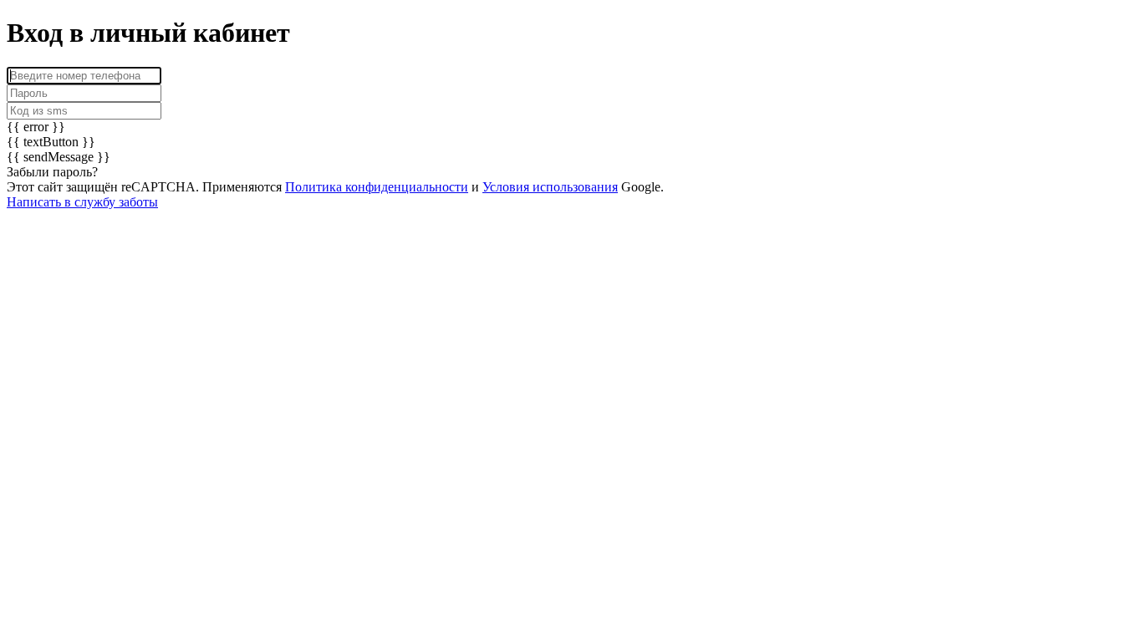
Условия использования (550, 187)
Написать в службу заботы (82, 202)
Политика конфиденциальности (376, 187)
